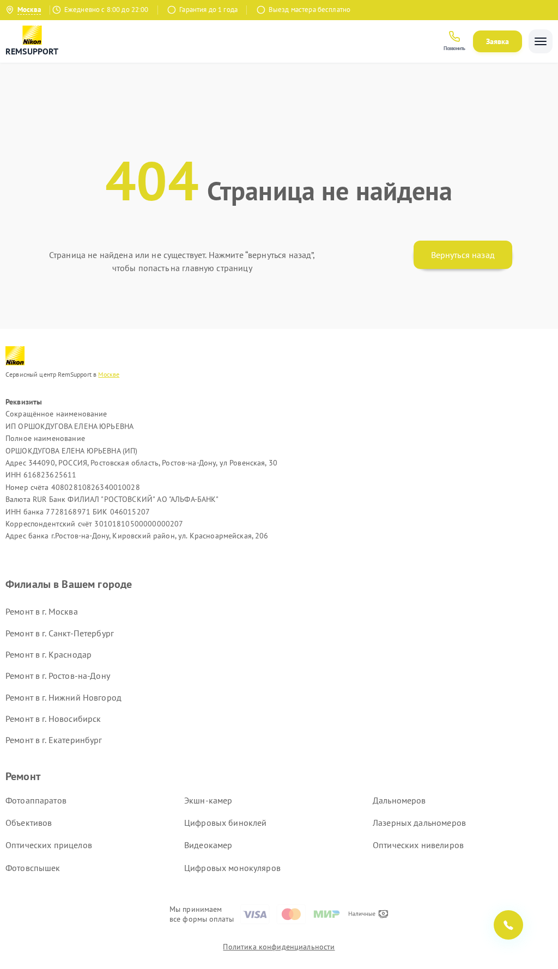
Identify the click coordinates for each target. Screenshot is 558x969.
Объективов (28, 822)
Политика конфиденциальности (279, 947)
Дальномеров (399, 800)
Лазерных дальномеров (419, 822)
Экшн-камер (208, 800)
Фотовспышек (32, 867)
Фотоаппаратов (35, 800)
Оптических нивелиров (418, 844)
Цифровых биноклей (225, 822)
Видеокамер (208, 844)
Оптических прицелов (48, 844)
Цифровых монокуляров (232, 867)
